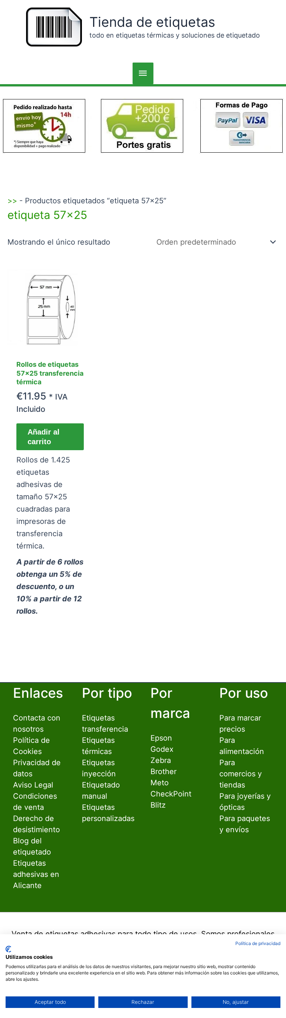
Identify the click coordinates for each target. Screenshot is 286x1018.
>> (12, 200)
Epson (161, 738)
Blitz (158, 805)
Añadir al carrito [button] (44, 437)
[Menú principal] (143, 74)
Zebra (160, 760)
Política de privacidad (257, 943)
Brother (163, 771)
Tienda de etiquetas (152, 22)
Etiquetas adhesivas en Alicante (36, 874)
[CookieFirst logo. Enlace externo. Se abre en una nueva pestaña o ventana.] (8, 949)
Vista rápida (50, 345)
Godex (162, 749)
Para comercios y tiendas (240, 773)
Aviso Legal (33, 784)
